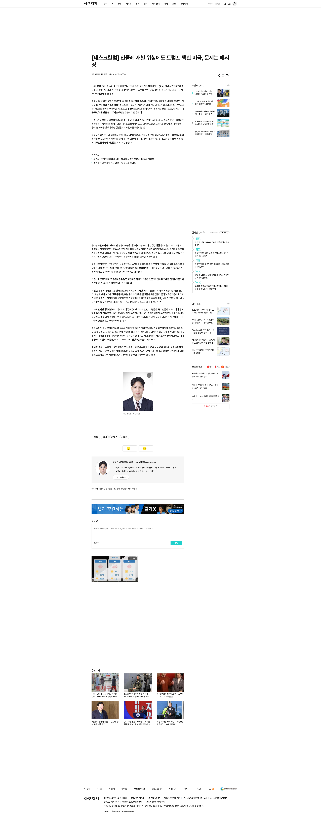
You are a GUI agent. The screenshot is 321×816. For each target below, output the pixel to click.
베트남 (227, 367)
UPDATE (223, 233)
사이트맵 (198, 789)
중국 (105, 4)
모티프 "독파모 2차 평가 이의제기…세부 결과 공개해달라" (212, 265)
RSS (209, 789)
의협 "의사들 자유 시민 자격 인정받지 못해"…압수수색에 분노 (170, 723)
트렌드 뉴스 (197, 85)
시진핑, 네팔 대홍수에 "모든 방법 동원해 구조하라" (212, 243)
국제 (166, 4)
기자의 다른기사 (121, 477)
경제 (137, 4)
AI (112, 4)
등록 (176, 543)
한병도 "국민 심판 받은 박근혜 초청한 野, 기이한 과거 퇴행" (211, 254)
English (210, 4)
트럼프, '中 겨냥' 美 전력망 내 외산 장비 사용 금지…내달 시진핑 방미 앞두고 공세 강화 (147, 467)
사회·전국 (156, 4)
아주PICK (196, 304)
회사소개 (87, 789)
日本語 (217, 4)
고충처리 (186, 789)
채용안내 (112, 789)
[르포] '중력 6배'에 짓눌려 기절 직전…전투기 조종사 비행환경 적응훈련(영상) (137, 695)
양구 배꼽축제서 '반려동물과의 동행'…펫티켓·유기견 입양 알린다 (212, 276)
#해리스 (124, 437)
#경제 (96, 437)
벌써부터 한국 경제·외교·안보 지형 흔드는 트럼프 (115, 162)
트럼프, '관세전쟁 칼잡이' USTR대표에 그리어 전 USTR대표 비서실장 (124, 159)
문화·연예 (184, 4)
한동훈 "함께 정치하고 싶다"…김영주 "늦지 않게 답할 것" (170, 695)
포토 (174, 4)
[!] (228, 85)
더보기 (203, 407)
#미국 (105, 437)
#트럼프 (114, 437)
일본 (219, 367)
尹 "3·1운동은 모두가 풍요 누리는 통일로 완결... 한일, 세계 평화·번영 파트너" (137, 723)
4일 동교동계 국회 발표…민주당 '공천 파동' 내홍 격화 (105, 723)
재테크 (128, 4)
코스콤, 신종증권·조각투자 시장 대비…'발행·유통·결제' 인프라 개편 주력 (211, 287)
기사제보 (124, 789)
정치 (145, 4)
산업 (119, 4)
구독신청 (99, 789)
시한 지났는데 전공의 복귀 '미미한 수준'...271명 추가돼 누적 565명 (104, 695)
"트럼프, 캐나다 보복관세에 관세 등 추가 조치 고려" (134, 471)
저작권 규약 (172, 789)
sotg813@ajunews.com (146, 462)
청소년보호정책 (157, 789)
